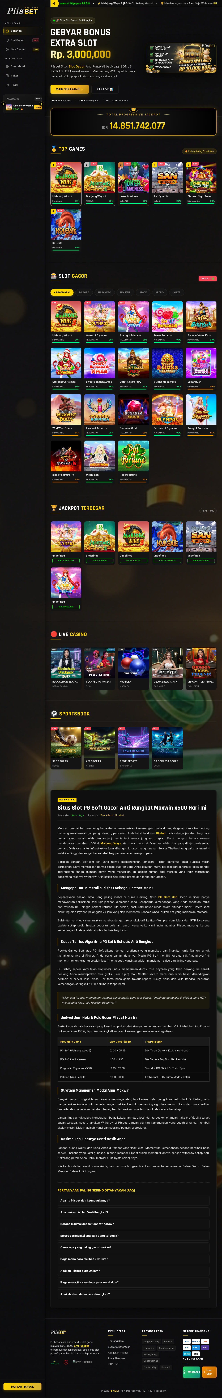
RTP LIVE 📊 (105, 89)
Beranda (16, 30)
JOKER (177, 292)
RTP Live (113, 1364)
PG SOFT (84, 292)
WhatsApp (193, 1371)
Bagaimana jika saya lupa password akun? (89, 1282)
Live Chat (209, 1372)
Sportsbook (18, 66)
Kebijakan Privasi (118, 1352)
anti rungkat (81, 1346)
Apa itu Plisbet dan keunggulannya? (85, 1200)
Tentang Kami (116, 1340)
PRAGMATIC (63, 292)
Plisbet (161, 833)
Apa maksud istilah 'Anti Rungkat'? (84, 1212)
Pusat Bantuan (116, 1358)
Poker (14, 75)
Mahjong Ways (110, 843)
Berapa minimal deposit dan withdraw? (87, 1224)
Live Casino (24, 49)
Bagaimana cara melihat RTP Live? (84, 1259)
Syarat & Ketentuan (119, 1346)
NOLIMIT (125, 292)
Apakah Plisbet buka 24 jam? (80, 1270)
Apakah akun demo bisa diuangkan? (85, 1294)
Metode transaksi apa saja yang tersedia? (89, 1235)
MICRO (160, 292)
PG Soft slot (167, 897)
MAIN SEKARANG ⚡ (70, 89)
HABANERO (104, 292)
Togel (14, 85)
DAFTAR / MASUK (22, 1386)
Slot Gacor (24, 40)
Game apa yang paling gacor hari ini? (85, 1247)
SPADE (143, 292)
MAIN (38, 107)
